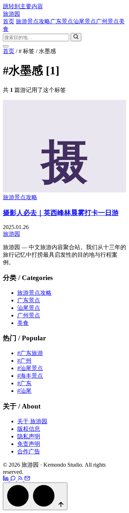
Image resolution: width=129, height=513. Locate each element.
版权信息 (28, 429)
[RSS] (20, 479)
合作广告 (28, 451)
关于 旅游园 (32, 421)
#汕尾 (24, 391)
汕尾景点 (84, 21)
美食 (23, 323)
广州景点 (107, 21)
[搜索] (76, 37)
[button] (35, 496)
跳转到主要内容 (23, 6)
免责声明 (28, 444)
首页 (8, 21)
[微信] (13, 479)
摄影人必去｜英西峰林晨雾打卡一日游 (61, 212)
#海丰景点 (30, 376)
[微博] (6, 479)
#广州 (24, 361)
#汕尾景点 (30, 368)
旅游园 (11, 14)
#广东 (24, 383)
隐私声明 (28, 436)
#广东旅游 (30, 353)
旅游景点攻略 (33, 21)
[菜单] (6, 46)
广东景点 (61, 21)
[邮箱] (27, 479)
